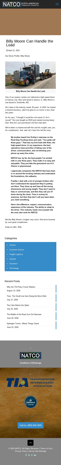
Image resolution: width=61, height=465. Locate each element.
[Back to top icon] (30, 443)
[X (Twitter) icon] (29, 455)
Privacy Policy (21, 451)
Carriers (12, 245)
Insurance (13, 264)
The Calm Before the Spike (18, 305)
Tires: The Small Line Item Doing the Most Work (27, 296)
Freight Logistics (16, 254)
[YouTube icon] (32, 455)
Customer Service (16, 250)
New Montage (40, 451)
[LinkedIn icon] (35, 455)
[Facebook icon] (26, 455)
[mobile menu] (57, 4)
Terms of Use (46, 448)
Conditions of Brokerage (30, 363)
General (12, 259)
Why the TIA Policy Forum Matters (21, 287)
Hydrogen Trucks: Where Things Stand (23, 323)
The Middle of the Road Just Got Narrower (24, 314)
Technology (14, 268)
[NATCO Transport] (20, 4)
